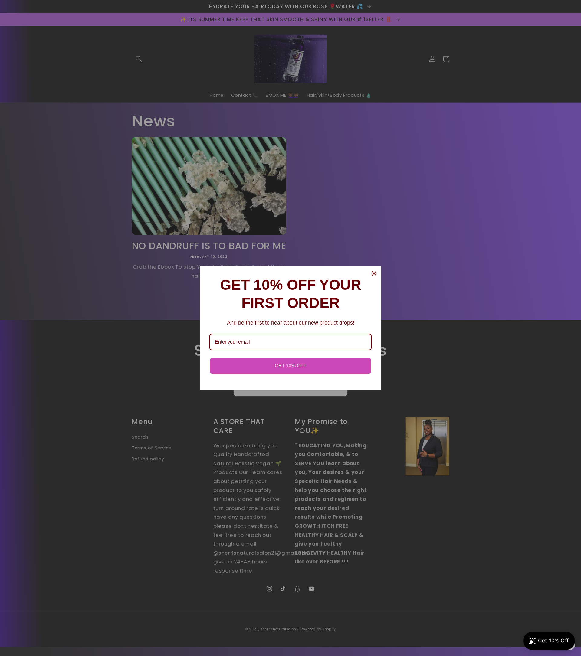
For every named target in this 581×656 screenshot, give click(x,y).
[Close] (374, 273)
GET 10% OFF (291, 365)
